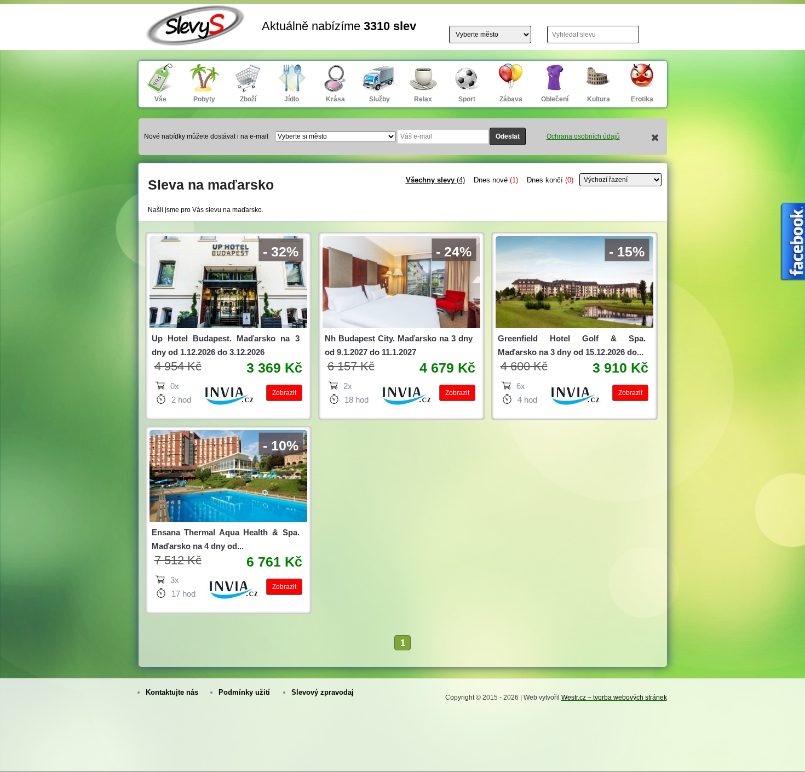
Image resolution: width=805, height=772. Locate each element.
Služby (379, 99)
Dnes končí (550, 180)
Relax (423, 99)
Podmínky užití (244, 692)
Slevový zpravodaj (322, 692)
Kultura (598, 99)
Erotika (642, 99)
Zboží (248, 99)
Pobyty (204, 99)
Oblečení (554, 99)
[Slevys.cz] (196, 39)
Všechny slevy (435, 180)
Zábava (510, 99)
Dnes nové (496, 180)
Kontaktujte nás (172, 692)
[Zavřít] (655, 138)
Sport (466, 99)
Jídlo (291, 99)
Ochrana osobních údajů (583, 136)
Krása (335, 99)
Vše (160, 99)
